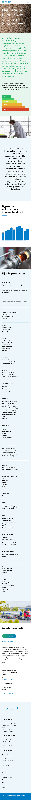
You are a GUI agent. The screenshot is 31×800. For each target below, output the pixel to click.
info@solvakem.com (8, 641)
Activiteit (4, 772)
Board (3, 785)
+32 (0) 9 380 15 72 (8, 693)
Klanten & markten (7, 777)
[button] (28, 2)
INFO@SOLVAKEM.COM (8, 714)
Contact (4, 787)
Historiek (4, 780)
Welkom (4, 769)
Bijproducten (5, 774)
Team (3, 782)
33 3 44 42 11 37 (7, 678)
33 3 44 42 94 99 (8, 680)
